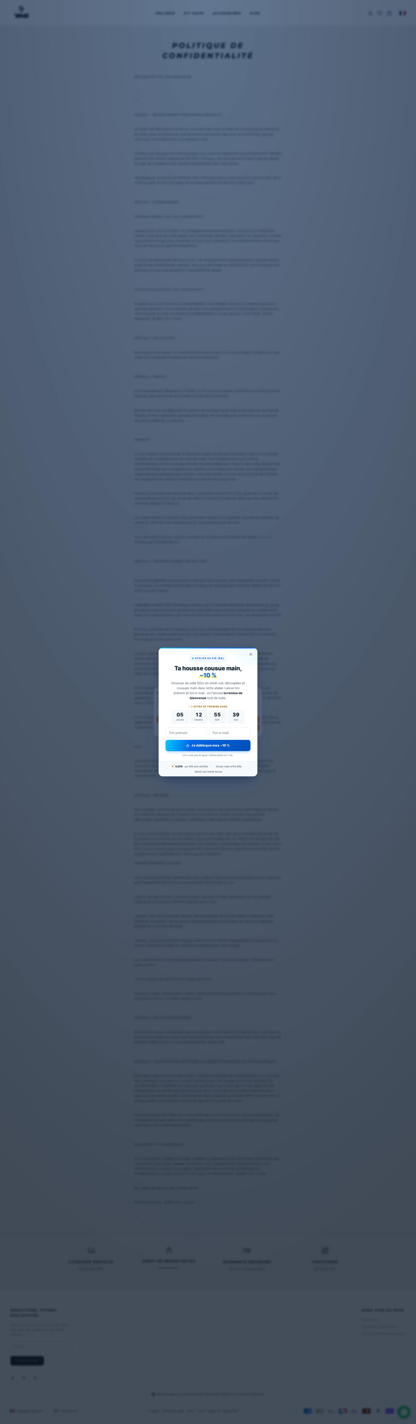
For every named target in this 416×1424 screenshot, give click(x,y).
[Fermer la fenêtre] (250, 654)
